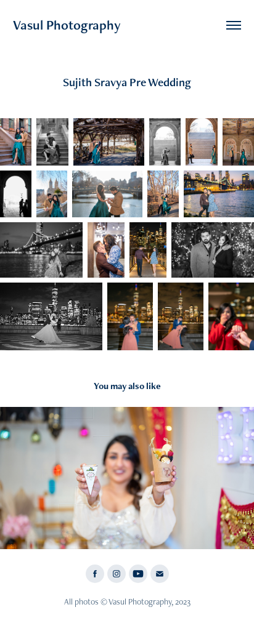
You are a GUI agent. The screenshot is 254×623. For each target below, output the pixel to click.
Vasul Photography (67, 25)
